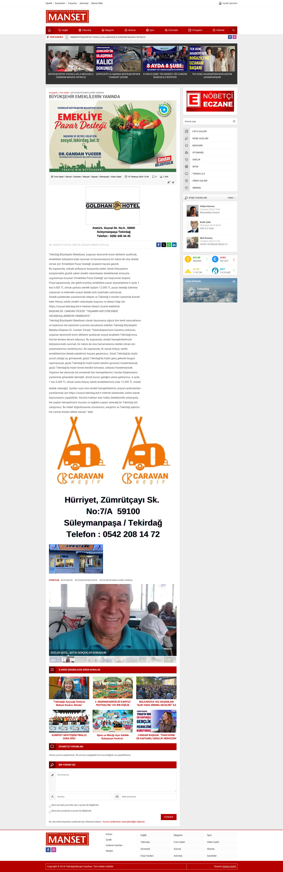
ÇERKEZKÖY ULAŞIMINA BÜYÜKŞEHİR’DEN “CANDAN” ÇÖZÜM (118, 75)
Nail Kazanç (206, 237)
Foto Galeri (64, 92)
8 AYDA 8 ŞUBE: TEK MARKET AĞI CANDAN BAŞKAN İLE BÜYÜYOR (165, 75)
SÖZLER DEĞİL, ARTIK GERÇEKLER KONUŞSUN (78, 652)
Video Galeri (116, 176)
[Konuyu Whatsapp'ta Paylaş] (169, 244)
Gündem (77, 176)
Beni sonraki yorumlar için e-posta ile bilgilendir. (75, 804)
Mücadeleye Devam (210, 212)
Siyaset (94, 176)
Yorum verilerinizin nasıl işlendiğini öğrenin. (123, 821)
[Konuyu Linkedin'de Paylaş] (174, 244)
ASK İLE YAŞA (207, 228)
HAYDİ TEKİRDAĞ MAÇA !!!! (214, 244)
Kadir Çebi (205, 221)
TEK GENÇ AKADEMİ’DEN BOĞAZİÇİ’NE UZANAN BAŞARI (212, 75)
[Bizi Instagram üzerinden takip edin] (234, 37)
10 (170, 659)
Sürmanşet (104, 176)
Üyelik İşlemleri (230, 3)
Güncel (69, 176)
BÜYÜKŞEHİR (67, 580)
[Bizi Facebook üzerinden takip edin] (230, 37)
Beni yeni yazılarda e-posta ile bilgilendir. (72, 810)
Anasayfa (53, 92)
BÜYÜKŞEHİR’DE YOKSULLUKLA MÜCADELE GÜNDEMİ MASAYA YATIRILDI (108, 37)
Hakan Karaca (207, 206)
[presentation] (67, 36)
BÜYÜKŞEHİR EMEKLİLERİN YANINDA (116, 580)
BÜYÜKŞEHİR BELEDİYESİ (86, 580)
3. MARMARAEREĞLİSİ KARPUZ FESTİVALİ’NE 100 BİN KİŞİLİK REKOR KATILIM (113, 705)
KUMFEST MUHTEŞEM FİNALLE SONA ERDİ (69, 736)
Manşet (86, 176)
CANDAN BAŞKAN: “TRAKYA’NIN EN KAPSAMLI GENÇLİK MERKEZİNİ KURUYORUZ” (156, 738)
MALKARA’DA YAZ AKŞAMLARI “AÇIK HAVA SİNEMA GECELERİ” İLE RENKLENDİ (156, 705)
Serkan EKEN (229, 866)
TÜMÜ (230, 197)
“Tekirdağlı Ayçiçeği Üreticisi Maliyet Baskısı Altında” (69, 703)
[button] (55, 659)
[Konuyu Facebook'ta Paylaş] (158, 244)
